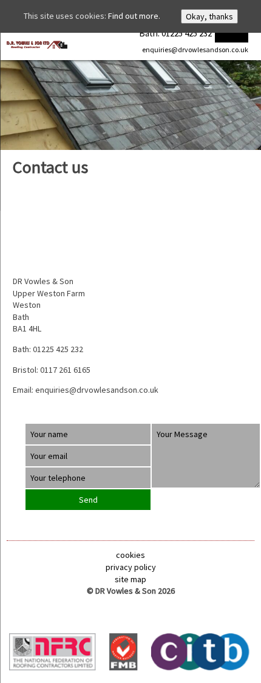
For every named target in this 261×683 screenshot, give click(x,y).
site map (130, 579)
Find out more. (134, 15)
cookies (130, 554)
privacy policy (131, 567)
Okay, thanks (209, 16)
